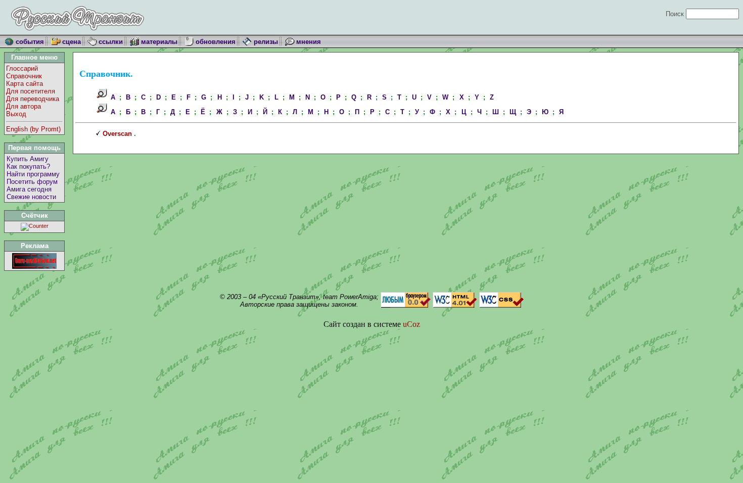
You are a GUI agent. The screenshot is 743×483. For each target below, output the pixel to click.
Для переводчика (32, 99)
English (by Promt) (33, 129)
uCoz (411, 324)
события (30, 41)
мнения (308, 41)
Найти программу (33, 174)
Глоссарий (22, 68)
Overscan (117, 133)
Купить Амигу (28, 159)
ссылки (111, 41)
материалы (159, 41)
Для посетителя (30, 91)
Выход (16, 114)
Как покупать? (28, 166)
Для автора (23, 106)
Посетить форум (32, 181)
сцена (71, 41)
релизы (266, 41)
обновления (216, 41)
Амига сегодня (29, 189)
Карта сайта (24, 83)
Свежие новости (31, 197)
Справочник (24, 76)
